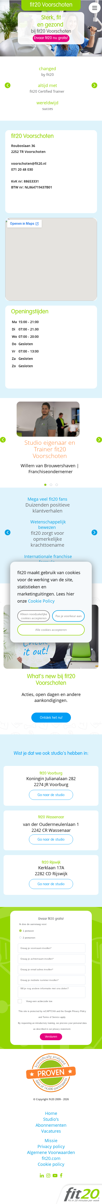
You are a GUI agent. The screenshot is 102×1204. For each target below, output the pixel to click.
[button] (7, 85)
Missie (51, 1140)
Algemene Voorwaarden (51, 1152)
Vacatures (51, 1131)
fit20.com (51, 1158)
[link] (48, 404)
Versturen (51, 1036)
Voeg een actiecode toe (39, 1001)
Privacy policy (51, 1146)
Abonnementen (51, 1125)
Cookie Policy (41, 601)
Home (51, 1113)
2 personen (29, 937)
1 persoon (28, 930)
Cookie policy (51, 1164)
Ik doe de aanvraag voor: (33, 924)
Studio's (51, 1119)
